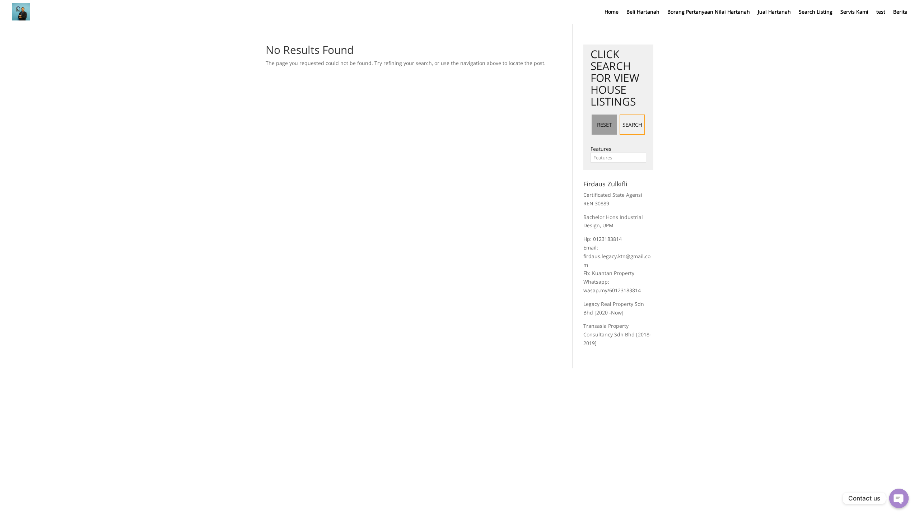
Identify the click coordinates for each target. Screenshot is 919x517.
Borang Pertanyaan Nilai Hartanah (708, 12)
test (880, 12)
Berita (900, 12)
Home (612, 12)
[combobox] (618, 158)
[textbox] (618, 157)
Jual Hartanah (774, 12)
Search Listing (815, 12)
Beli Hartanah (642, 12)
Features (601, 148)
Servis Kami (854, 12)
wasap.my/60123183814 (612, 290)
